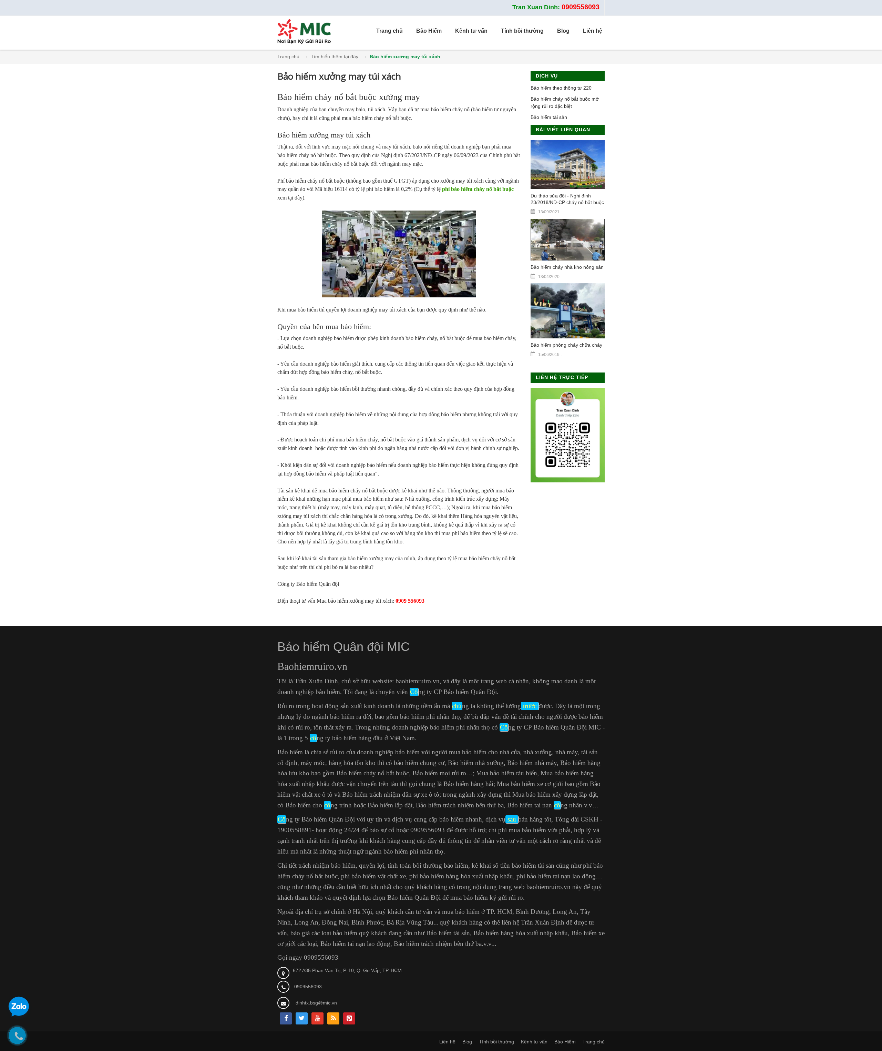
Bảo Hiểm (565, 1041)
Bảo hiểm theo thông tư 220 (561, 88)
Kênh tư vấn (534, 1041)
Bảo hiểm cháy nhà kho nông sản (567, 267)
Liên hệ (447, 1041)
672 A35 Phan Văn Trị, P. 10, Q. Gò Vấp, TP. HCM (347, 970)
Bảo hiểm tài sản (549, 117)
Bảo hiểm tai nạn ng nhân (544, 805)
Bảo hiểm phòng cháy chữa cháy (566, 345)
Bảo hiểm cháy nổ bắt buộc (372, 773)
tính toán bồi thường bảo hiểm (428, 865)
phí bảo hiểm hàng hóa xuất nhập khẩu (461, 876)
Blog (467, 1041)
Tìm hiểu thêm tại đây (334, 56)
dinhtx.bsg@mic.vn (316, 1003)
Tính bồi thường (496, 1041)
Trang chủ (288, 56)
